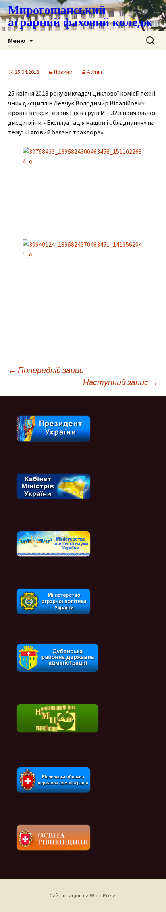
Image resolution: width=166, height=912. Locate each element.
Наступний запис (120, 382)
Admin (94, 71)
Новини (63, 71)
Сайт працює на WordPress (83, 895)
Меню (16, 40)
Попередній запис (45, 370)
